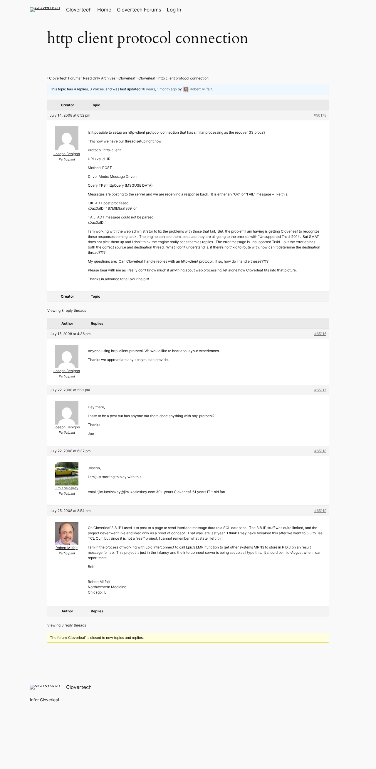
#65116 (320, 334)
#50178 (320, 115)
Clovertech (79, 10)
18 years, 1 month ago (159, 89)
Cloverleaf (126, 78)
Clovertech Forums (64, 78)
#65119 (320, 510)
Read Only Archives (99, 78)
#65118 (320, 451)
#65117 (320, 390)
